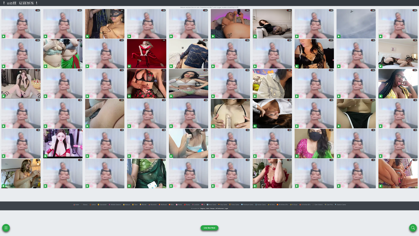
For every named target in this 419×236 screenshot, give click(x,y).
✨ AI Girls (271, 204)
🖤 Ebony (84, 204)
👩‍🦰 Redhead (163, 204)
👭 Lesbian (195, 204)
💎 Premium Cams (247, 204)
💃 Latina (92, 204)
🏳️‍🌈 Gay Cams (222, 204)
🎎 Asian (76, 204)
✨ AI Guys (293, 204)
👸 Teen (135, 204)
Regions (203, 208)
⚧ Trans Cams (234, 204)
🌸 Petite (179, 204)
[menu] (6, 228)
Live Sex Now (209, 228)
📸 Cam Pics (329, 204)
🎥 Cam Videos (317, 204)
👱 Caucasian (102, 204)
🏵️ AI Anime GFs (282, 204)
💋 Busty (187, 204)
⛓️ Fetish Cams (260, 204)
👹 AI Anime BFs (304, 204)
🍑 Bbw (171, 204)
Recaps (212, 208)
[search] (413, 228)
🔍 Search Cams (340, 204)
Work (207, 208)
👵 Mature (126, 204)
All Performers (220, 208)
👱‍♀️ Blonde (143, 204)
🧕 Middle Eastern (115, 204)
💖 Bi (203, 204)
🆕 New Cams (211, 204)
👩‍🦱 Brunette (152, 204)
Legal (226, 208)
